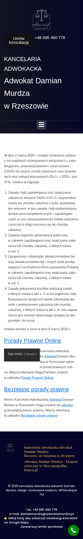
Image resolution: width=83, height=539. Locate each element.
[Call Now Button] (73, 530)
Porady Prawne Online (32, 340)
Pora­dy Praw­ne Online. (37, 377)
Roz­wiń (30, 354)
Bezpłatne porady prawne (36, 389)
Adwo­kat (50, 356)
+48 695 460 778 (50, 37)
